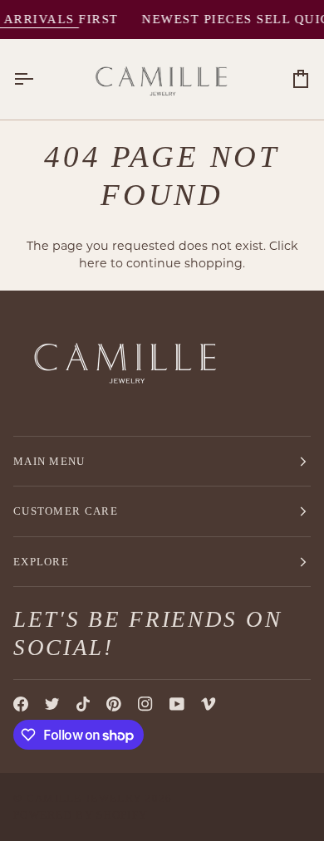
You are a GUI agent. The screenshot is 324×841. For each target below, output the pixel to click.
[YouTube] (176, 704)
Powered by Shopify (80, 815)
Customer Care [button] (65, 511)
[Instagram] (145, 704)
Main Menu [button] (49, 461)
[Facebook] (20, 704)
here (93, 263)
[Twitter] (52, 704)
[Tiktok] (83, 704)
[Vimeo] (208, 704)
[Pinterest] (113, 704)
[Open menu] (38, 79)
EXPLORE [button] (41, 561)
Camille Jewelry (84, 798)
